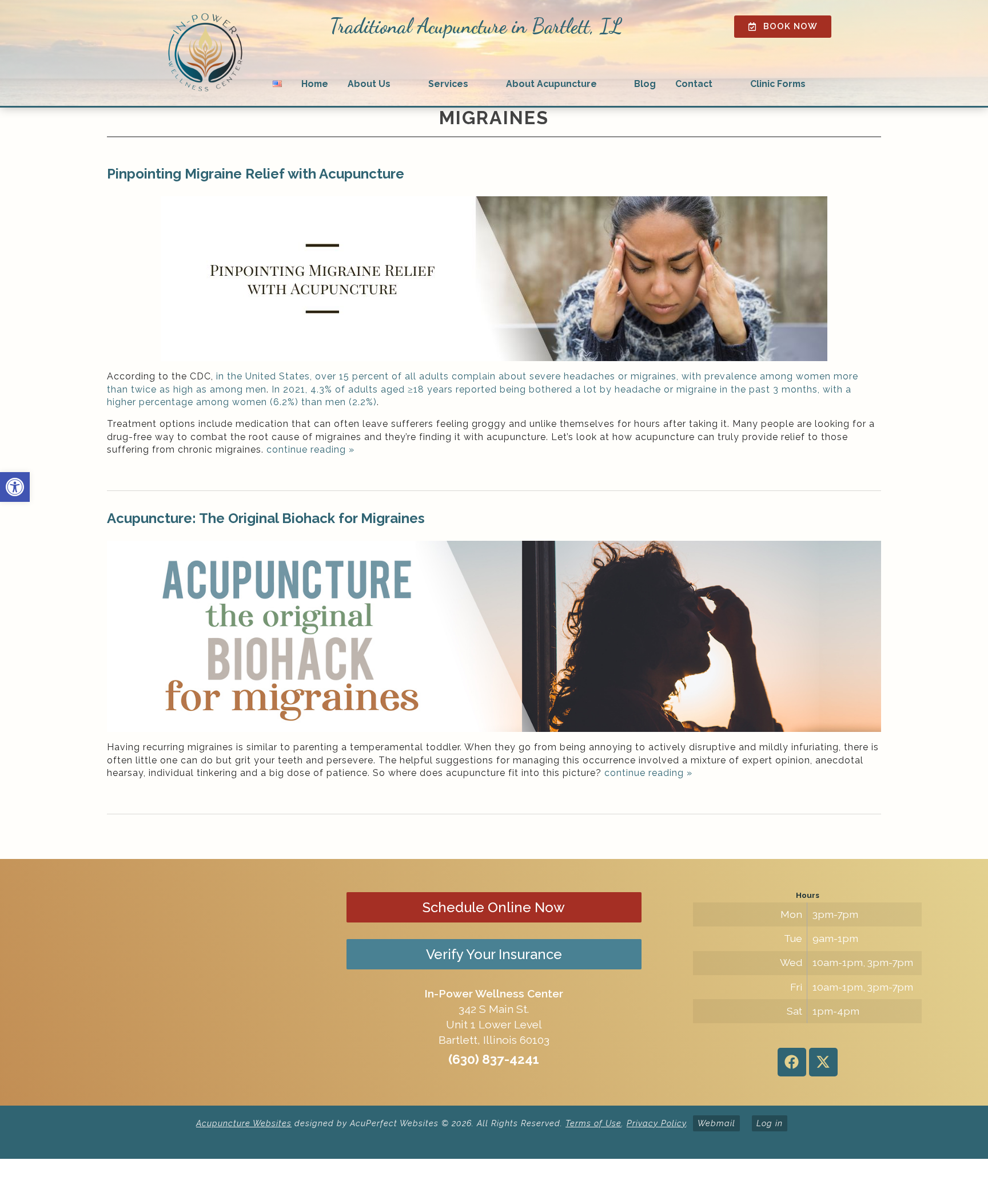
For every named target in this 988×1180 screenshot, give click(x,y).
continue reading (310, 449)
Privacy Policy (656, 1123)
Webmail (716, 1123)
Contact (693, 83)
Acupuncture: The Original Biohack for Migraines (266, 518)
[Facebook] (792, 1062)
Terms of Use (593, 1123)
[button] (15, 487)
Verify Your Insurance (494, 954)
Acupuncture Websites (244, 1123)
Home (314, 83)
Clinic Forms (778, 83)
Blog (645, 83)
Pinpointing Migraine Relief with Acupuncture (255, 173)
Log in (769, 1123)
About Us (369, 83)
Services (448, 83)
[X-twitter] (823, 1062)
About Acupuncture (551, 83)
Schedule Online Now (494, 907)
